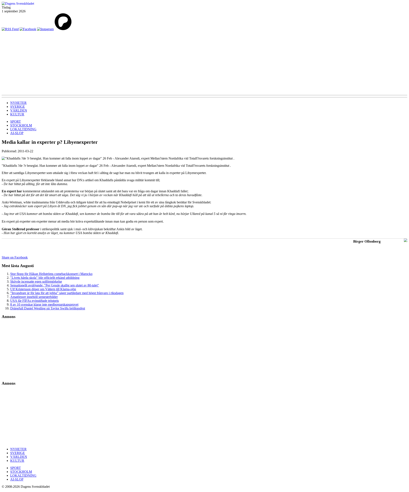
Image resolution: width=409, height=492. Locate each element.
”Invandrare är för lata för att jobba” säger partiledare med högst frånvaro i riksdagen (67, 293)
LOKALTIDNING (23, 129)
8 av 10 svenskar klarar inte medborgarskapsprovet (44, 304)
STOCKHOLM (21, 125)
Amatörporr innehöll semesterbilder (34, 297)
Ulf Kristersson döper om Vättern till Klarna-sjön (43, 289)
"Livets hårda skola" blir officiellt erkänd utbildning (44, 277)
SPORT (15, 121)
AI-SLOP (16, 133)
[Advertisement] (204, 63)
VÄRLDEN (18, 110)
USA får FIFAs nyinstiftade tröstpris (34, 300)
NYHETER (18, 103)
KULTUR (17, 114)
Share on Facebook (15, 257)
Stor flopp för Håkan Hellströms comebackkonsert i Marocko (51, 274)
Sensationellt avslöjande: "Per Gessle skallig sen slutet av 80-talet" (54, 285)
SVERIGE (17, 106)
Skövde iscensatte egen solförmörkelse (36, 281)
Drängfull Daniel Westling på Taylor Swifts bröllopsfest (47, 308)
